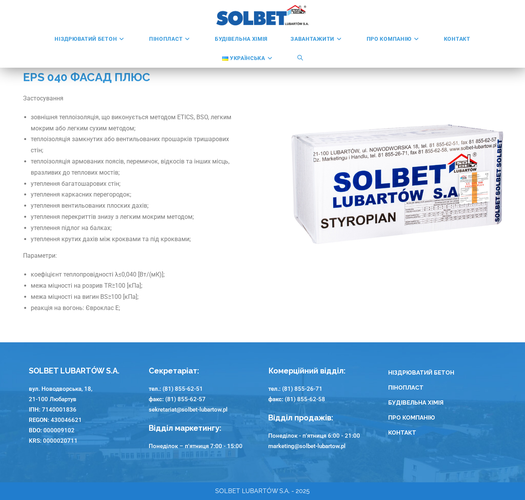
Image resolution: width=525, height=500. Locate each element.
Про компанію (411, 417)
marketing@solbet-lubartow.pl (307, 446)
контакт (402, 432)
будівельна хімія (416, 402)
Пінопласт (406, 387)
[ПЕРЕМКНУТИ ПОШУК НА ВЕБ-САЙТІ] (300, 58)
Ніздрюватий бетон (421, 372)
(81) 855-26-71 (302, 388)
